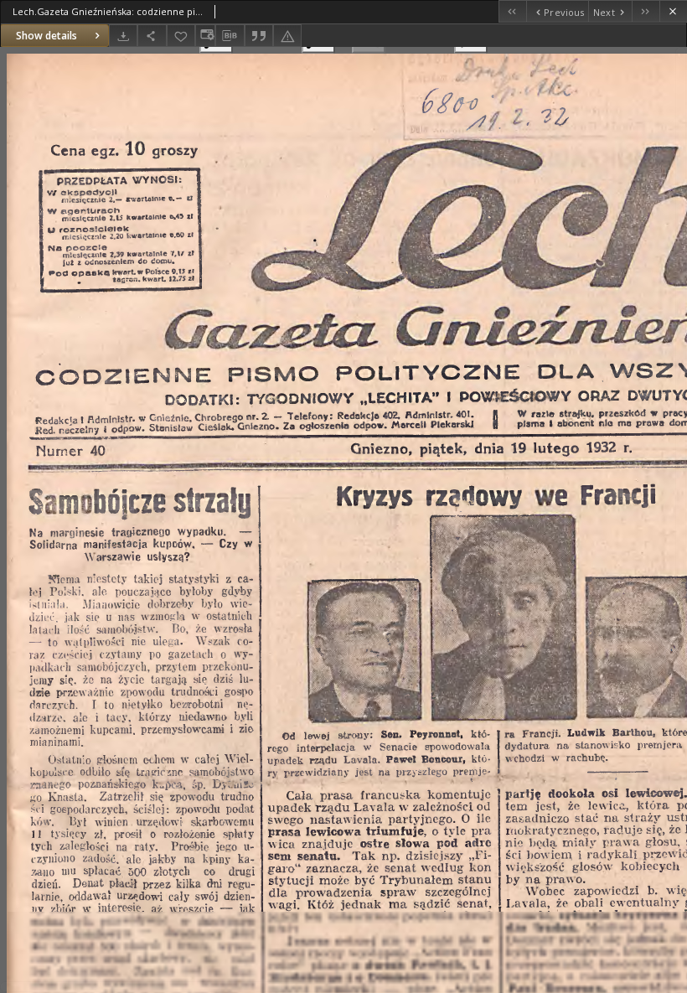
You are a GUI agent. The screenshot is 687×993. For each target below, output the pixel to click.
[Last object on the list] (645, 11)
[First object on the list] (512, 11)
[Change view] (205, 35)
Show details (46, 35)
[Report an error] (287, 35)
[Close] (673, 11)
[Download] (123, 35)
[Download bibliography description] (229, 36)
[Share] (151, 35)
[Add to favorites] (181, 35)
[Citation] (259, 35)
